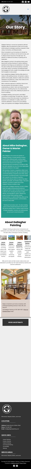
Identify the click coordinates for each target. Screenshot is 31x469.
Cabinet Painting (7, 443)
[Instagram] (26, 2)
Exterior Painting (7, 441)
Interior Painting (7, 439)
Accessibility (6, 446)
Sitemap (5, 448)
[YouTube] (29, 2)
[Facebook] (23, 2)
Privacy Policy (23, 463)
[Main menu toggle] (28, 9)
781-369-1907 (9, 1)
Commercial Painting (8, 444)
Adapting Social (15, 463)
